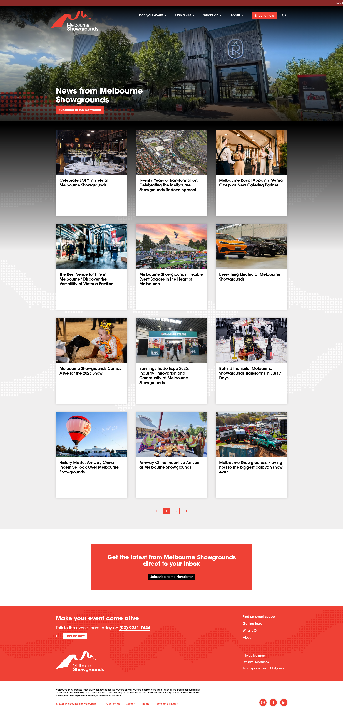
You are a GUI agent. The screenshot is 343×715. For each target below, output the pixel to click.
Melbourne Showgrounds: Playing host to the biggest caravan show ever (251, 468)
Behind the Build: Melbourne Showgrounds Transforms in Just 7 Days (250, 373)
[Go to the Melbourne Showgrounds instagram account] (263, 702)
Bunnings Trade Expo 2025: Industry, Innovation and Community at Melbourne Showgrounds (164, 376)
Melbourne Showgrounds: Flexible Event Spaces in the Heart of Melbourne (171, 279)
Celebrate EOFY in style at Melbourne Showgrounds (83, 183)
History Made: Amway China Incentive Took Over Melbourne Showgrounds (89, 468)
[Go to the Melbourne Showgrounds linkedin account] (283, 702)
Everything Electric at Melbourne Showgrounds (249, 277)
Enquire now (75, 636)
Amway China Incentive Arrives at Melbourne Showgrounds (169, 465)
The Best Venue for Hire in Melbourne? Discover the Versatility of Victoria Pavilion (86, 279)
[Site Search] (284, 16)
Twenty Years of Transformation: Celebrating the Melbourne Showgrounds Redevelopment (168, 185)
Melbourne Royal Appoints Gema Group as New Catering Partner (251, 183)
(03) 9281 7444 (134, 628)
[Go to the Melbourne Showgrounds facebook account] (273, 702)
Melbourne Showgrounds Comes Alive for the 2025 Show (90, 371)
